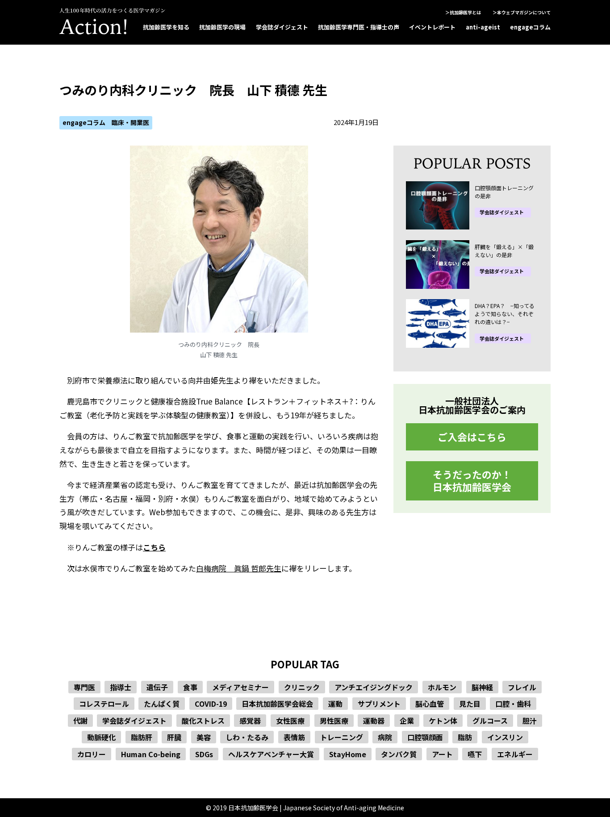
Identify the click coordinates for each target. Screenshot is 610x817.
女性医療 (290, 720)
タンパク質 (399, 754)
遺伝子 (157, 687)
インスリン (505, 737)
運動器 (373, 720)
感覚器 (250, 720)
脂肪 (465, 737)
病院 (385, 737)
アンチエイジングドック (373, 687)
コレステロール (104, 703)
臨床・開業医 (130, 122)
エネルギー (515, 754)
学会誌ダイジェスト (282, 27)
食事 (190, 687)
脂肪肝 (141, 737)
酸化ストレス (203, 720)
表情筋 (294, 737)
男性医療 (334, 720)
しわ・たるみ (247, 737)
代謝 (80, 720)
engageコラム (530, 27)
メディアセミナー (240, 687)
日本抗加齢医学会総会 (277, 703)
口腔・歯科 (513, 703)
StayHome (347, 754)
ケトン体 (443, 720)
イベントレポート (432, 27)
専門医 (84, 687)
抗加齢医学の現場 (222, 27)
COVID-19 (211, 703)
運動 (335, 703)
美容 (203, 737)
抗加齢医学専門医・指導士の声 (358, 27)
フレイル (522, 687)
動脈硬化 (101, 737)
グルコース (490, 720)
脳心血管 (429, 703)
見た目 (469, 703)
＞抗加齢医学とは (463, 12)
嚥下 (475, 754)
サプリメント (379, 703)
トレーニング (341, 737)
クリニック (302, 687)
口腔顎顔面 (425, 737)
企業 (407, 720)
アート (442, 754)
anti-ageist (483, 27)
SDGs (204, 754)
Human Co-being (150, 754)
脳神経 (482, 687)
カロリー (91, 754)
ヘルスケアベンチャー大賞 (271, 754)
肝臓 (174, 737)
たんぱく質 (162, 703)
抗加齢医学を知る (166, 27)
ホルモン (442, 687)
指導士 (120, 687)
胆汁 (529, 720)
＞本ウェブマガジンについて (522, 12)
